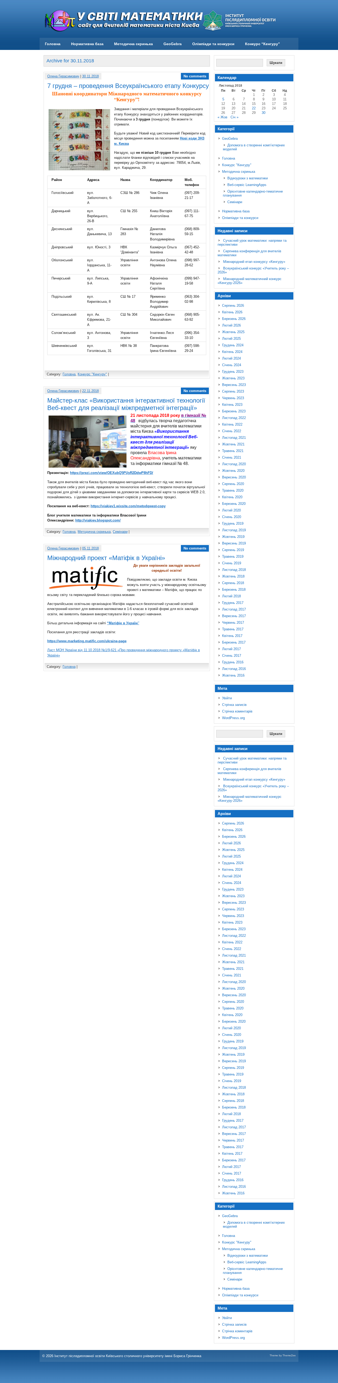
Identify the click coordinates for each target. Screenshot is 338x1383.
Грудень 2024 (232, 345)
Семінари (120, 532)
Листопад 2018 (234, 570)
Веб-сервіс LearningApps (246, 185)
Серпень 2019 (233, 550)
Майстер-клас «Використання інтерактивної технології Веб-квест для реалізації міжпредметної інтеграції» (126, 404)
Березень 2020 (234, 504)
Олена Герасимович (63, 76)
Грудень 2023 (232, 372)
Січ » (234, 117)
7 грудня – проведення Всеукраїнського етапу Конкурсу (128, 85)
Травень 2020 (232, 490)
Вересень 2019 (234, 543)
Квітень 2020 (232, 497)
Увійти (227, 698)
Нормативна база (87, 44)
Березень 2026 (234, 319)
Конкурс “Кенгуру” (262, 44)
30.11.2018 (90, 76)
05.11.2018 (90, 548)
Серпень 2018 (233, 583)
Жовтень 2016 (233, 675)
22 (254, 108)
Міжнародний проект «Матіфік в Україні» (106, 557)
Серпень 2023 (233, 391)
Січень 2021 (231, 457)
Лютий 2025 (231, 339)
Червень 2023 (233, 398)
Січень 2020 (231, 517)
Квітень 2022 (232, 424)
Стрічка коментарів (237, 711)
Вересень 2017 (234, 616)
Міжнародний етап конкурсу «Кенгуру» (254, 262)
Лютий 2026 (231, 325)
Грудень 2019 (232, 523)
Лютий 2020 (231, 510)
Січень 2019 (231, 563)
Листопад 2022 (234, 418)
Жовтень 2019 (233, 537)
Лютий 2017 (231, 649)
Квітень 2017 (232, 636)
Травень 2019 (232, 556)
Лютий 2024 (231, 358)
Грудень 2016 (232, 662)
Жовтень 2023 (233, 378)
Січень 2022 (231, 431)
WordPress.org (233, 718)
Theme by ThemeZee (283, 1355)
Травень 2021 (232, 451)
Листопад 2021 (234, 438)
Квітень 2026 (232, 312)
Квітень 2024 (232, 352)
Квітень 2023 (232, 405)
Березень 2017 (234, 642)
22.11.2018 (90, 391)
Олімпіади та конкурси (213, 44)
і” (123, 623)
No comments (195, 76)
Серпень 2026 (233, 306)
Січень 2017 (231, 656)
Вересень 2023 (234, 385)
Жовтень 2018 (233, 576)
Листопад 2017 (234, 609)
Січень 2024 (231, 365)
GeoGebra (172, 44)
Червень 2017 (233, 623)
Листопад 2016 (234, 669)
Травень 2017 (232, 629)
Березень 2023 (234, 411)
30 (263, 113)
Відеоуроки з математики (247, 178)
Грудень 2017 (232, 603)
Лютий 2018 (231, 596)
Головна (52, 44)
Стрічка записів (234, 705)
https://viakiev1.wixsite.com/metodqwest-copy (128, 506)
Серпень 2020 (233, 484)
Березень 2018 (234, 590)
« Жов (222, 117)
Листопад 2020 (234, 464)
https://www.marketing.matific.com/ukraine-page (86, 641)
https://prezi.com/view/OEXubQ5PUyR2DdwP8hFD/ (111, 473)
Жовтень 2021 (233, 444)
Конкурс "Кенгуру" (92, 374)
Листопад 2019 (234, 530)
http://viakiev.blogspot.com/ (98, 520)
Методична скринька (133, 44)
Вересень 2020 (234, 477)
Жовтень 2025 (233, 332)
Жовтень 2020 (233, 471)
